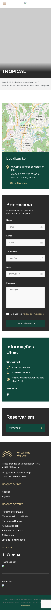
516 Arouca (8, 535)
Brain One (25, 605)
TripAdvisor (14, 428)
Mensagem (11, 283)
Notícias (6, 491)
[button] (25, 127)
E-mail (9, 235)
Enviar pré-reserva (25, 323)
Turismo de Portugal (12, 511)
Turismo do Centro (12, 521)
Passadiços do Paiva (12, 530)
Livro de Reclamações (13, 539)
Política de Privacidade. (33, 314)
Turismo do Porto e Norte (15, 516)
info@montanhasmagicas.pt (16, 472)
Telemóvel (11, 251)
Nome (9, 220)
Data (8, 267)
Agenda (6, 496)
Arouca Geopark (10, 525)
